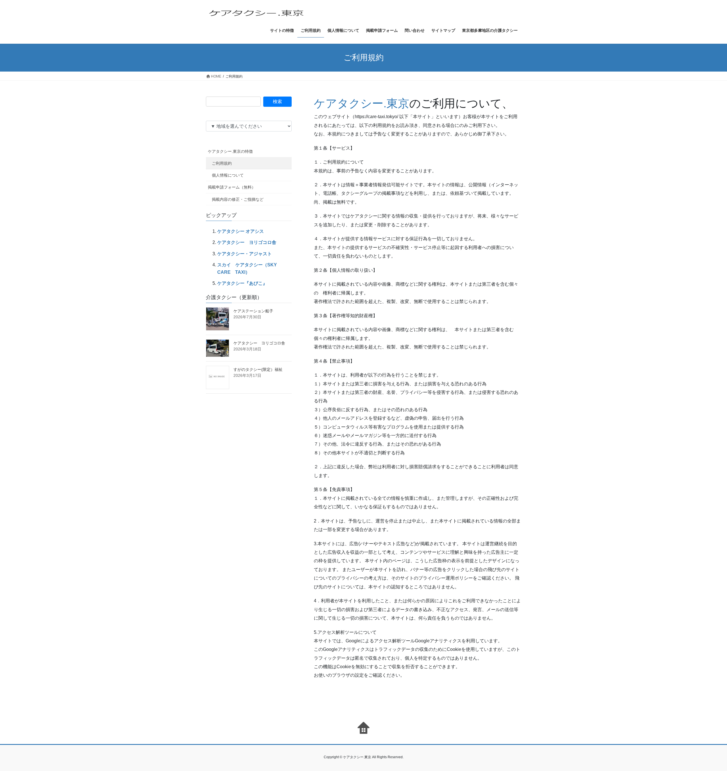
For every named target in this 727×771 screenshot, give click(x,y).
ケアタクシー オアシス (240, 231)
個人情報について (228, 175)
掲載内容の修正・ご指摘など (238, 199)
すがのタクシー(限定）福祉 (258, 369)
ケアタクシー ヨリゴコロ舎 (246, 242)
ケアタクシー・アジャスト (244, 253)
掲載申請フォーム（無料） (232, 187)
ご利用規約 (222, 163)
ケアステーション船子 (253, 311)
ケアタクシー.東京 (361, 103)
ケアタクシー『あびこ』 (242, 283)
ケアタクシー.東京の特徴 (230, 151)
